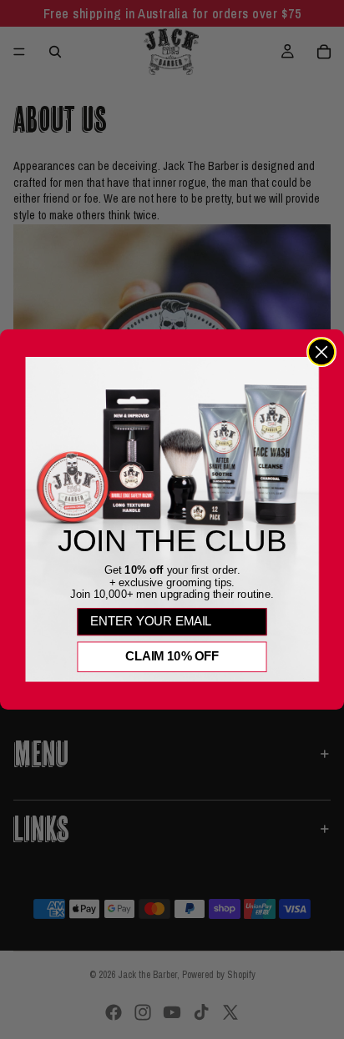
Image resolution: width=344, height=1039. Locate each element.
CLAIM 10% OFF (172, 656)
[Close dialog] (321, 352)
